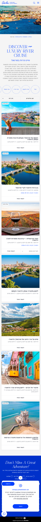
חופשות (25, 37)
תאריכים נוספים (33, 251)
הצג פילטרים (30, 98)
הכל (35, 89)
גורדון (30, 37)
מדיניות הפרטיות (22, 498)
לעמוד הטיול (20, 148)
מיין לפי (11, 98)
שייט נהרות (19, 37)
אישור (20, 506)
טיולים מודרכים (18, 476)
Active (8, 476)
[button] (38, 3)
